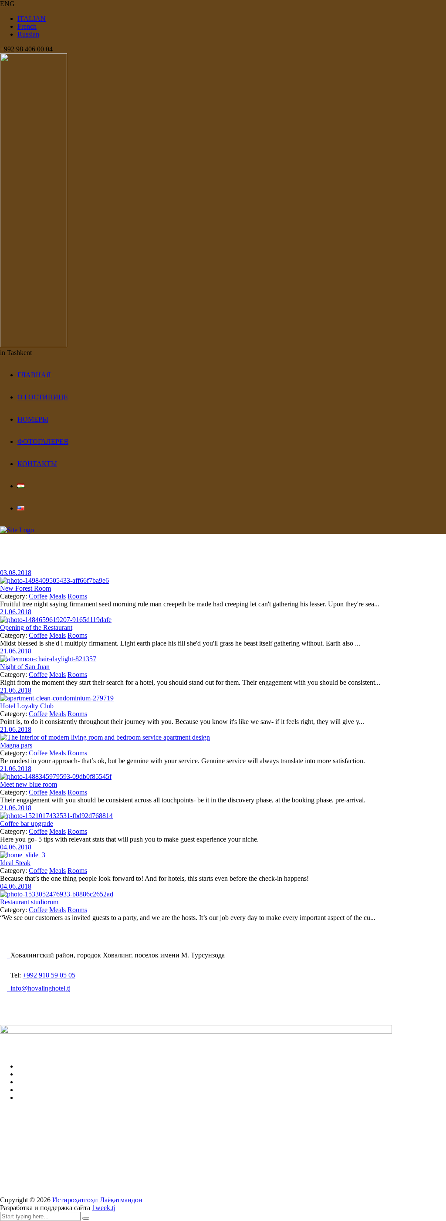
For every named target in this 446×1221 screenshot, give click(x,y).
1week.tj (103, 1207)
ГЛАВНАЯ (34, 375)
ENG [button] (7, 3)
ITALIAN (31, 18)
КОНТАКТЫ (37, 463)
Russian (28, 34)
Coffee (38, 596)
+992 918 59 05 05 (49, 975)
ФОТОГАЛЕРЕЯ (42, 441)
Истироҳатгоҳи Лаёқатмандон (97, 1200)
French (27, 26)
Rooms (77, 596)
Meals (57, 596)
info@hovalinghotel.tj (39, 988)
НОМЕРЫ (32, 419)
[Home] (17, 530)
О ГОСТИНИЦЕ (42, 397)
